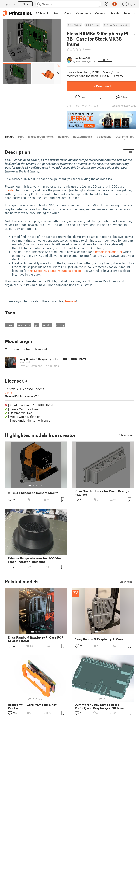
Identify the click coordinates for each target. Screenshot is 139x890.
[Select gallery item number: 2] (33, 485)
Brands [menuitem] (114, 13)
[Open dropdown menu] (134, 33)
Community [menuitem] (83, 13)
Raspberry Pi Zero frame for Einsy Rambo (32, 706)
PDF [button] (130, 151)
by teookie (25, 362)
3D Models (75, 25)
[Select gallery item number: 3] (36, 485)
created (10, 190)
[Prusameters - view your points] (114, 4)
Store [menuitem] (56, 13)
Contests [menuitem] (100, 13)
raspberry (24, 325)
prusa (9, 325)
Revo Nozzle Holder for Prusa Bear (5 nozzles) (102, 492)
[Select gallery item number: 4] (39, 485)
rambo (47, 325)
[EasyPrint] (106, 4)
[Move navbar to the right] (134, 13)
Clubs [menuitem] (68, 13)
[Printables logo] (17, 13)
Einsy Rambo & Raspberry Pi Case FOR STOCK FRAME (35, 639)
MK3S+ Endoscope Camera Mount (33, 493)
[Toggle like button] (10, 499)
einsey (60, 325)
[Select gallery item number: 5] (42, 485)
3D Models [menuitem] (42, 13)
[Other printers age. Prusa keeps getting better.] (101, 120)
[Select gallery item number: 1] (29, 485)
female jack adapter (108, 251)
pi (36, 325)
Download (103, 86)
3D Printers (93, 25)
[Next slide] (57, 73)
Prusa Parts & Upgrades (117, 25)
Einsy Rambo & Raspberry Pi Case (99, 639)
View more (126, 435)
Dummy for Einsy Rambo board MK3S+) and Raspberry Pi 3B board (100, 706)
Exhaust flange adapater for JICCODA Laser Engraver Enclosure (34, 560)
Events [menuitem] (128, 13)
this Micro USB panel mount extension (54, 270)
